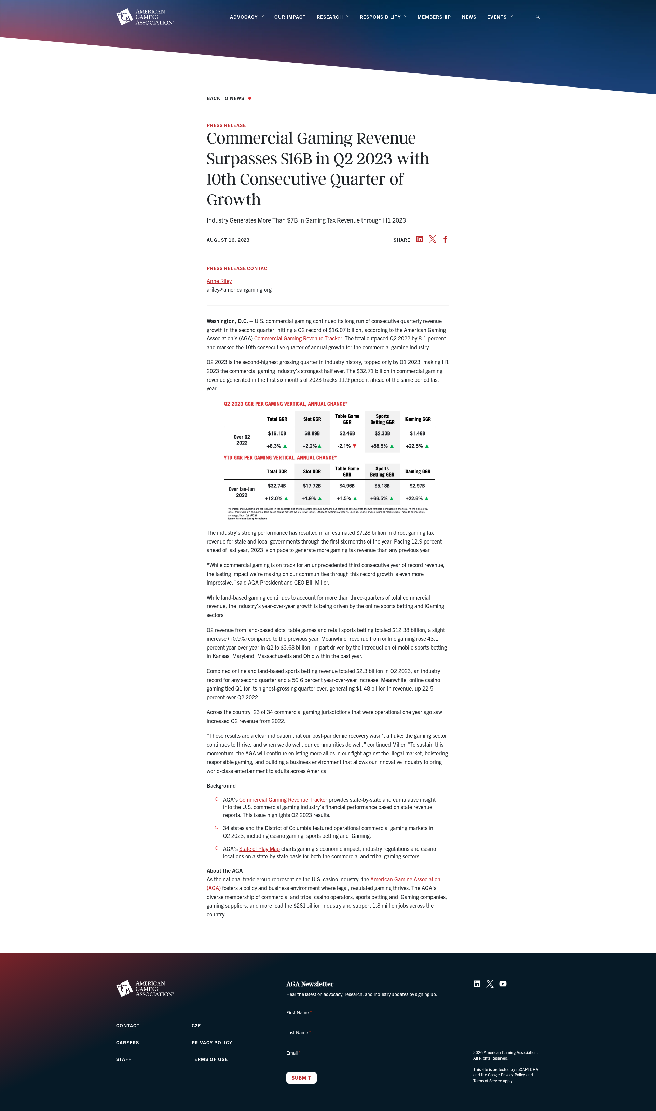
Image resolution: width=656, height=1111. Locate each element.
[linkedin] (419, 239)
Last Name (298, 1032)
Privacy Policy (212, 1042)
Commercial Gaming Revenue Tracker (298, 338)
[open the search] (538, 17)
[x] (432, 239)
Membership (434, 17)
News (469, 17)
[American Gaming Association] (145, 16)
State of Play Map (259, 848)
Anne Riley (219, 280)
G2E (196, 1025)
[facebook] (445, 239)
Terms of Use (210, 1059)
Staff (124, 1059)
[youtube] (503, 984)
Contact (128, 1025)
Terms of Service (487, 1080)
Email (293, 1052)
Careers (127, 1042)
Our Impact (290, 17)
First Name (299, 1012)
